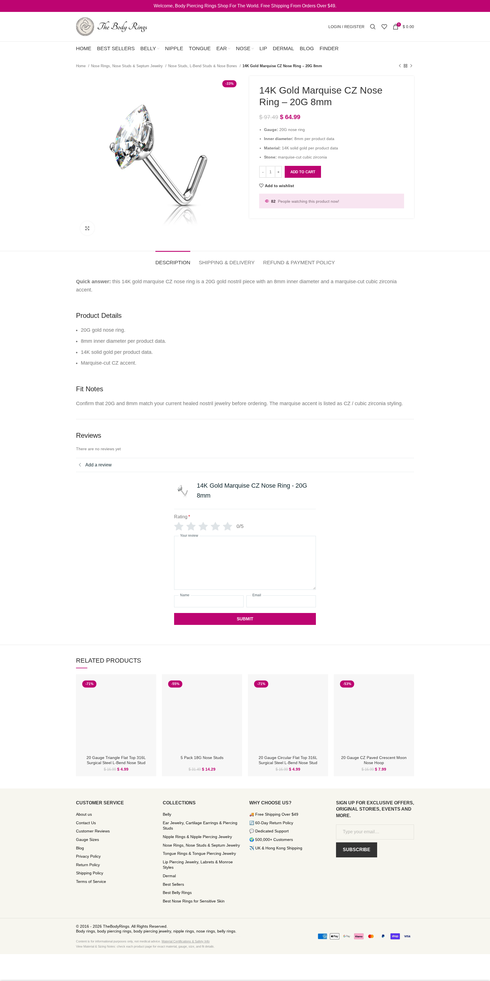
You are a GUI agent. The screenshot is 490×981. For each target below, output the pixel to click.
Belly (167, 814)
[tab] (172, 260)
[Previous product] (400, 66)
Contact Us (86, 823)
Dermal (169, 876)
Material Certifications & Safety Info (186, 941)
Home (81, 66)
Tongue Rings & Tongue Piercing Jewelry (199, 853)
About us (84, 814)
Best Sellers (173, 884)
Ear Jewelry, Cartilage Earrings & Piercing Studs (200, 826)
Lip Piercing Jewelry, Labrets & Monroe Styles (198, 865)
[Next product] (411, 66)
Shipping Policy (89, 873)
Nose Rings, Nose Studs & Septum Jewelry (127, 66)
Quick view (148, 687)
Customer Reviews (93, 831)
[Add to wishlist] (148, 700)
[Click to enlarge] (87, 228)
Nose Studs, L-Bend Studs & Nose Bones (203, 66)
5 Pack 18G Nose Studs (202, 757)
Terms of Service (91, 881)
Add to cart (302, 172)
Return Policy (88, 864)
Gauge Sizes (87, 839)
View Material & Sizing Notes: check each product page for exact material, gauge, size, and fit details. (145, 946)
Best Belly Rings (177, 892)
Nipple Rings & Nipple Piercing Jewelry (197, 836)
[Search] (373, 26)
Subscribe (356, 849)
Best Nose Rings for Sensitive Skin (194, 901)
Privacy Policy (88, 856)
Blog (80, 848)
